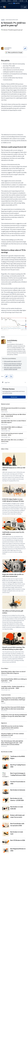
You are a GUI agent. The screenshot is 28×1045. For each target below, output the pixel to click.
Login (24, 7)
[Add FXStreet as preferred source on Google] (14, 52)
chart (11, 292)
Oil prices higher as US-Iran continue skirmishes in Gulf (12, 734)
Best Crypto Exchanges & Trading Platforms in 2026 (17, 774)
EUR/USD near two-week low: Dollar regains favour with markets (12, 727)
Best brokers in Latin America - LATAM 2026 (17, 799)
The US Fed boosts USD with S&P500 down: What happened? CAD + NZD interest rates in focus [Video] (12, 742)
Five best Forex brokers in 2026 (17, 782)
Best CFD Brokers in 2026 (17, 840)
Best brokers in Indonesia (17, 790)
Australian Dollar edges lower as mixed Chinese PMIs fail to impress (13, 672)
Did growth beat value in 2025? (12, 361)
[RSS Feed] (11, 376)
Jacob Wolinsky (8, 47)
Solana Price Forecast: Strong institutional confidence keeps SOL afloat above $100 (14, 715)
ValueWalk (7, 49)
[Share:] (25, 48)
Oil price (9, 0)
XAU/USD (15, 0)
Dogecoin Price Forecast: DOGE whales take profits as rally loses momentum (13, 708)
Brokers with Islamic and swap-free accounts (17, 816)
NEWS (2, 19)
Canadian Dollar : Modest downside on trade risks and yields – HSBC (13, 687)
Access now (14, 397)
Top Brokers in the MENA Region (17, 757)
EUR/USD (21, 0)
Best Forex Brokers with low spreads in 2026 (17, 824)
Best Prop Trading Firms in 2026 (17, 766)
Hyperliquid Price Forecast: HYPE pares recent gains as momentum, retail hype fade (13, 699)
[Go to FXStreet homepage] (4, 7)
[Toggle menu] (1, 7)
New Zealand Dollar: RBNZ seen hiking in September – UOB (14, 679)
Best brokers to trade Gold (16, 833)
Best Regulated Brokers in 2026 (17, 849)
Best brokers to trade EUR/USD (16, 808)
